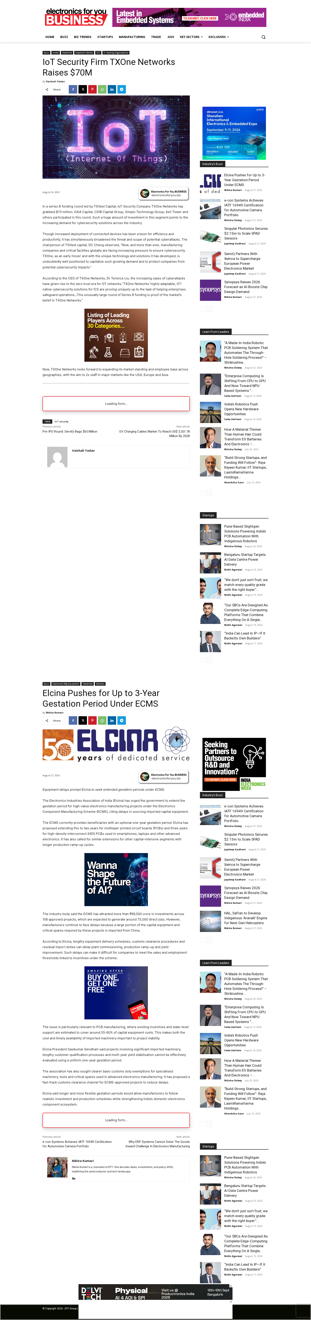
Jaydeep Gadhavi (235, 243)
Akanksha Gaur (234, 482)
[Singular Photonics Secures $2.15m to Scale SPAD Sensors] (210, 236)
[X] (82, 89)
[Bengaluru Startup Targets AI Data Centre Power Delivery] (210, 562)
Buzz (46, 52)
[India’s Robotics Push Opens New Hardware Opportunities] (210, 412)
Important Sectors (84, 52)
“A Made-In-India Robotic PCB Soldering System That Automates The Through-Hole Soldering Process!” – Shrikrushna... (246, 352)
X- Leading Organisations (116, 52)
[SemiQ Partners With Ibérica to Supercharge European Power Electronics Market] (210, 262)
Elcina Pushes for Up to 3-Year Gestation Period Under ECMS (244, 180)
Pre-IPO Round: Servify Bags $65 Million (70, 431)
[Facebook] (73, 89)
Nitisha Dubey (233, 220)
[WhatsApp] (102, 89)
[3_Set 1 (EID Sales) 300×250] (116, 361)
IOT (98, 52)
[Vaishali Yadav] (57, 457)
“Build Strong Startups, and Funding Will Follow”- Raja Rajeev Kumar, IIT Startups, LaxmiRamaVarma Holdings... (245, 467)
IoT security (62, 421)
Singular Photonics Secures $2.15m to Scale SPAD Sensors (246, 233)
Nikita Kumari (233, 190)
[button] (263, 37)
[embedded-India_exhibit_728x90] (189, 26)
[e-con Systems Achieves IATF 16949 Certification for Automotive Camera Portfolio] (210, 208)
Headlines (67, 52)
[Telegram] (121, 89)
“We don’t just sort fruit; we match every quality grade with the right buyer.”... (246, 585)
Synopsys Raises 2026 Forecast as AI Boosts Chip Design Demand (245, 287)
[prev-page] (202, 309)
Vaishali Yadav (55, 81)
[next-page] (209, 309)
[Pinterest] (92, 89)
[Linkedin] (112, 89)
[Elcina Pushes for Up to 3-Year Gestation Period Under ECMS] (210, 183)
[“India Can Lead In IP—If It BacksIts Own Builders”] (210, 641)
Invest (56, 52)
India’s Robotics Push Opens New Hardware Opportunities (241, 409)
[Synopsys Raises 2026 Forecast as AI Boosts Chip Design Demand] (210, 290)
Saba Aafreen (232, 395)
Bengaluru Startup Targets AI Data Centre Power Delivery (245, 559)
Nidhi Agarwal (233, 569)
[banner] (234, 158)
